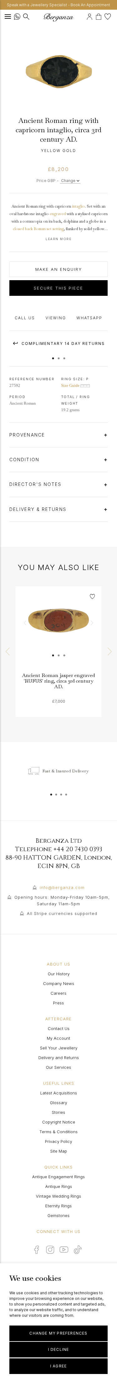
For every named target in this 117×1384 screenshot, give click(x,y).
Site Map (58, 1151)
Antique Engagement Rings (58, 1176)
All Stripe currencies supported (62, 913)
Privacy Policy (58, 1141)
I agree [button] (58, 1366)
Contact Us (59, 1028)
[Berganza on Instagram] (50, 1249)
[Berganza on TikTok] (77, 1249)
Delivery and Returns (58, 1057)
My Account (58, 1038)
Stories (58, 1112)
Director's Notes (36, 484)
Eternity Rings (58, 1205)
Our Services (58, 1067)
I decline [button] (58, 1349)
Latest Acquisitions (58, 1092)
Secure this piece (58, 287)
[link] (58, 629)
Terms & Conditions (58, 1131)
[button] (53, 355)
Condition (25, 459)
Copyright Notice (58, 1121)
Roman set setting (49, 228)
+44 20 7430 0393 (77, 849)
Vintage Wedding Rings (58, 1196)
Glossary (58, 1102)
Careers (58, 993)
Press (58, 1002)
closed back (23, 228)
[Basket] (100, 16)
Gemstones (58, 1215)
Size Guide (70, 385)
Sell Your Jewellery (58, 1047)
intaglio (78, 206)
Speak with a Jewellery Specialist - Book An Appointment (58, 5)
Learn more (58, 239)
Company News (58, 983)
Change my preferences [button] (58, 1333)
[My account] (90, 16)
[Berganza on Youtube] (64, 1249)
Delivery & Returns (38, 509)
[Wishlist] (108, 16)
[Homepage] (58, 17)
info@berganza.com (62, 887)
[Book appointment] (85, 16)
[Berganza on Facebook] (36, 1249)
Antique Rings (58, 1186)
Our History (59, 973)
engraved (58, 213)
